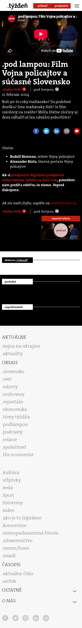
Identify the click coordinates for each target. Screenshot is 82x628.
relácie (10, 439)
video (8, 510)
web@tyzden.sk (63, 203)
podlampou (15, 424)
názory (10, 386)
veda (8, 487)
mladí (9, 555)
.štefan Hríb (11, 89)
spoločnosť (14, 447)
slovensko (13, 371)
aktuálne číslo (18, 573)
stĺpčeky (12, 480)
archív (9, 581)
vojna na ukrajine (21, 346)
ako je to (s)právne (22, 518)
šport (8, 495)
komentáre (14, 525)
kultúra (11, 472)
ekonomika (15, 409)
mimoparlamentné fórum (30, 533)
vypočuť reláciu (61, 218)
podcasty (12, 432)
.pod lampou (43, 89)
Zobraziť (22, 260)
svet (7, 379)
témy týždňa (16, 417)
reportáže (13, 402)
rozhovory (13, 394)
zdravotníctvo (17, 540)
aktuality (13, 353)
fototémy (13, 503)
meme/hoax (16, 548)
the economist (18, 454)
